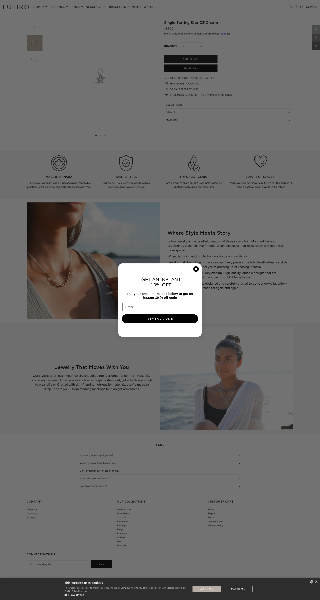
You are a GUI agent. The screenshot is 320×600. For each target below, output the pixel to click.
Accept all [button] (206, 588)
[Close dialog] (196, 269)
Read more (83, 591)
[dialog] (160, 589)
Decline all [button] (238, 588)
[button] (126, 595)
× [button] (316, 582)
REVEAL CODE (160, 318)
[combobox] (311, 582)
